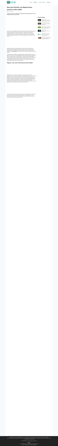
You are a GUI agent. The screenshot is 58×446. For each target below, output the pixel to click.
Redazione (26, 444)
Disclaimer (34, 444)
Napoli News (35, 2)
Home (31, 2)
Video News (48, 2)
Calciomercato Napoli (42, 2)
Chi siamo (23, 444)
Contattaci (34, 440)
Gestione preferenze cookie (55, 445)
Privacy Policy (31, 444)
